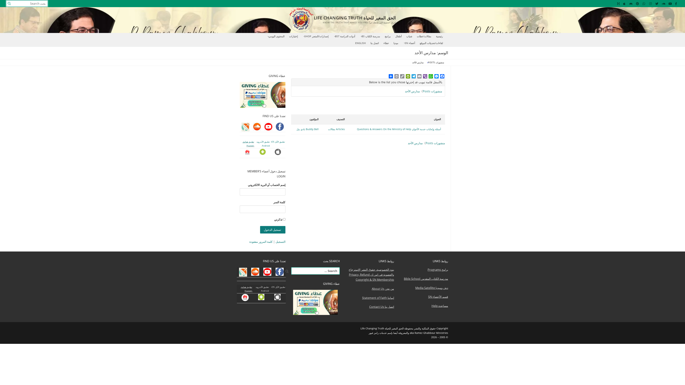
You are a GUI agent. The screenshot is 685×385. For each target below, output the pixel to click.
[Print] (396, 76)
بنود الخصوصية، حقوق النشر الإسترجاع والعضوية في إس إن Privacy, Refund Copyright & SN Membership (371, 275)
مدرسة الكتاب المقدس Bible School (426, 279)
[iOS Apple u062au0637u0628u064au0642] (624, 3)
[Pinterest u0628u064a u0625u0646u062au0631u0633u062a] (637, 3)
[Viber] (425, 76)
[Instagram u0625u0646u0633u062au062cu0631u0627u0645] (650, 3)
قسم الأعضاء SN (438, 297)
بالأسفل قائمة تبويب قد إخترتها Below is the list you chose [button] (405, 82)
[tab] (368, 82)
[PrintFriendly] (408, 76)
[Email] (419, 76)
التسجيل (280, 242)
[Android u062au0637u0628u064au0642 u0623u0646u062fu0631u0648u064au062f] (631, 3)
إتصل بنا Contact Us (381, 307)
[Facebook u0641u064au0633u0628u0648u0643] (676, 3)
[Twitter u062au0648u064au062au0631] (657, 3)
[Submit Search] (9, 3)
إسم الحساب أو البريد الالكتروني (266, 185)
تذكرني (278, 219)
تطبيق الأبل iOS (278, 141)
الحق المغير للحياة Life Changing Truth (355, 17)
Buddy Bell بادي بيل (307, 129)
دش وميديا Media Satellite (431, 288)
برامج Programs (438, 270)
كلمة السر (279, 202)
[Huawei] (618, 3)
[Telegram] (414, 76)
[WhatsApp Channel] (644, 3)
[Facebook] (442, 76)
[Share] (391, 76)
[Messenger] (436, 76)
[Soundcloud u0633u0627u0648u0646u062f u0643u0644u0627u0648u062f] (663, 3)
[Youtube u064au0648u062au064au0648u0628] (670, 3)
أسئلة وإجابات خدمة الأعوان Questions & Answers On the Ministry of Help (399, 129)
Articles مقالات (336, 129)
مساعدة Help (440, 306)
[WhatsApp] (431, 76)
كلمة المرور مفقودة (261, 242)
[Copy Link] (402, 76)
